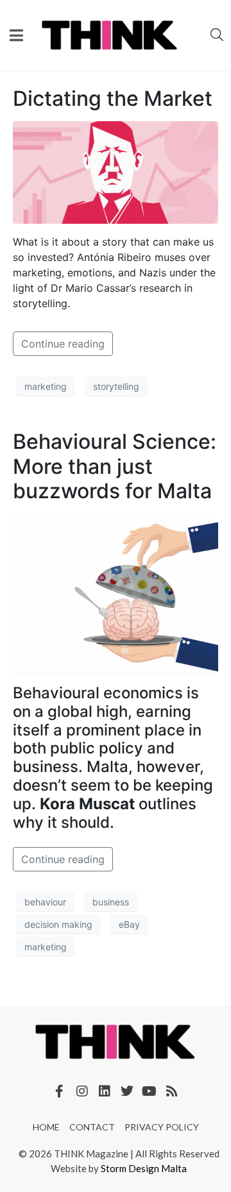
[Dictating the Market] (115, 171)
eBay (129, 924)
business (110, 901)
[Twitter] (127, 1091)
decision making (58, 924)
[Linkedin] (104, 1091)
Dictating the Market (112, 98)
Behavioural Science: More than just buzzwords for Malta (114, 466)
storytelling (116, 386)
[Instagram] (82, 1091)
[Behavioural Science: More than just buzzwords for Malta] (115, 593)
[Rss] (172, 1091)
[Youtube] (149, 1091)
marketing (45, 386)
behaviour (45, 901)
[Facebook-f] (59, 1091)
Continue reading (63, 343)
